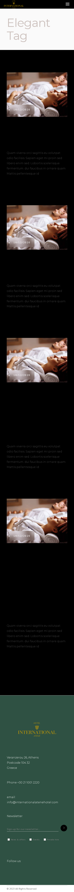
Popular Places (16, 125)
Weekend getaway (24, 271)
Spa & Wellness (16, 258)
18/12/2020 (22, 109)
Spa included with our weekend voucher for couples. (30, 418)
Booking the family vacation (33, 138)
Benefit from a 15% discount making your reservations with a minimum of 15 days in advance (35, 588)
